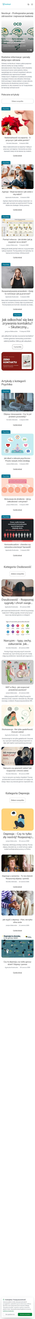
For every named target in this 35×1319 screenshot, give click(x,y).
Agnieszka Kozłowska (11, 197)
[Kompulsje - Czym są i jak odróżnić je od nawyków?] (17, 36)
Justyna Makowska (9, 46)
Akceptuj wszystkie (25, 1314)
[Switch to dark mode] (28, 4)
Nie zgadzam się (10, 1314)
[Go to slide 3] (31, 50)
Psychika (8, 36)
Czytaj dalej (17, 347)
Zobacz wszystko (17, 101)
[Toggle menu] (32, 4)
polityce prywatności (8, 1311)
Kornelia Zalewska (12, 143)
